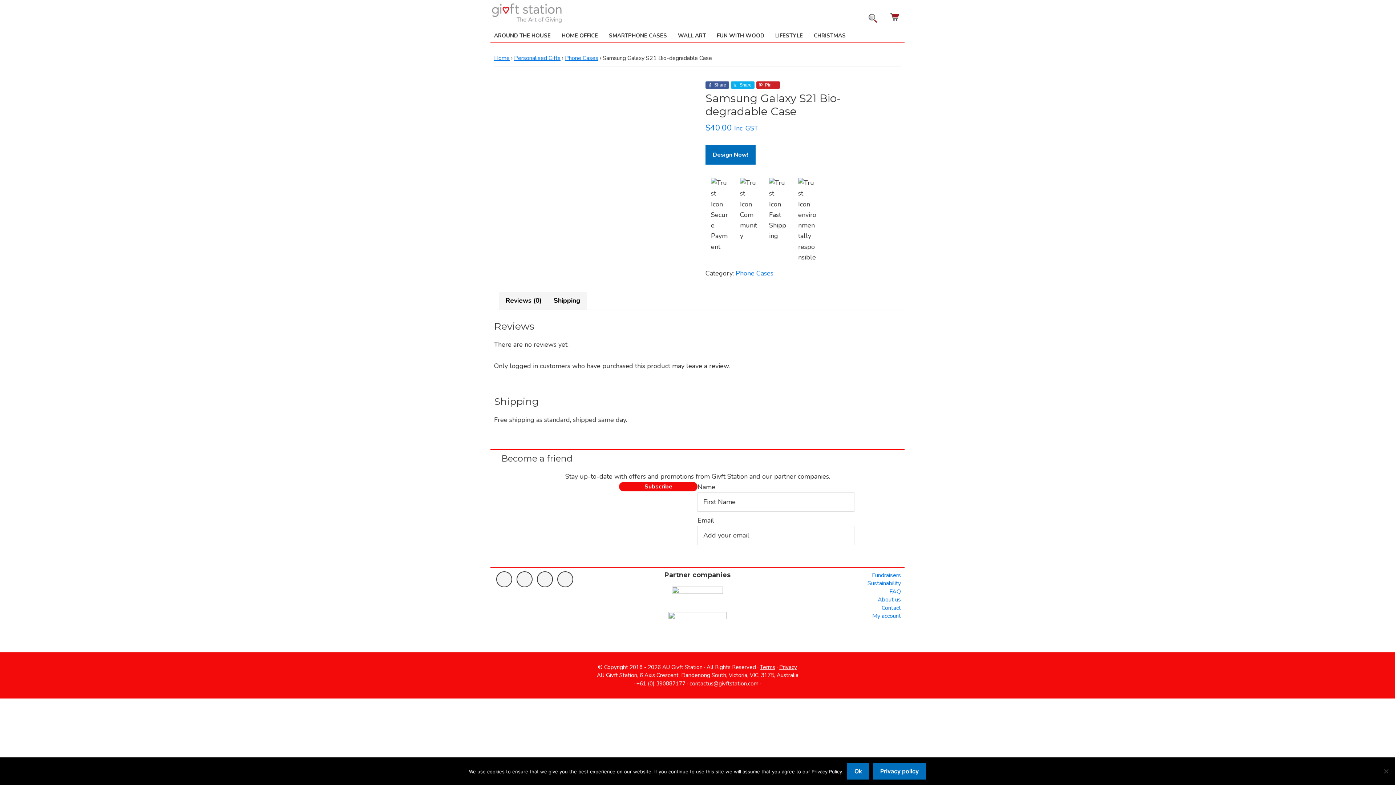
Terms (767, 667)
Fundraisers (886, 575)
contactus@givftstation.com (724, 683)
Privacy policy (899, 771)
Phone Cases (581, 58)
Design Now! (730, 155)
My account (886, 616)
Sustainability (884, 583)
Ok (858, 771)
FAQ (895, 592)
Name (706, 487)
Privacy (788, 667)
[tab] (524, 301)
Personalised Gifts (537, 58)
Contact (891, 608)
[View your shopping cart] (895, 17)
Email (706, 520)
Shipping (567, 300)
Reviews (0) (524, 300)
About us (889, 600)
